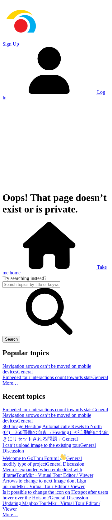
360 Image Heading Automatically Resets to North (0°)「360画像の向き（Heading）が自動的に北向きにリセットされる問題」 (55, 433)
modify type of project (24, 464)
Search (11, 339)
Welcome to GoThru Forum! (31, 458)
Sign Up (10, 44)
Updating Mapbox (20, 503)
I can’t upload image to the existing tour (41, 445)
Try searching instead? (24, 278)
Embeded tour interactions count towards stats (47, 377)
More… (10, 383)
